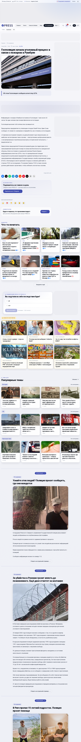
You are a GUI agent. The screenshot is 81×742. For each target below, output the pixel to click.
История (4, 384)
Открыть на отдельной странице (40, 561)
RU (74, 25)
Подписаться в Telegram (13, 191)
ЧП (13, 29)
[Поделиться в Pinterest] (23, 176)
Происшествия (6, 438)
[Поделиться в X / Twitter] (6, 176)
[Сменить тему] (70, 25)
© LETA (21, 46)
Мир (41, 25)
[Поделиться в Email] (30, 176)
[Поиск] (63, 25)
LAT (78, 25)
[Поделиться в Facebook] (2, 176)
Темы (3, 29)
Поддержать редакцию (63, 1)
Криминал (8, 29)
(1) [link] (37, 248)
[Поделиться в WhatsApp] (9, 176)
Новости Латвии (33, 25)
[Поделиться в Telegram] (13, 176)
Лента (24, 25)
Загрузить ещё (40, 284)
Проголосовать (11, 310)
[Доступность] (78, 1)
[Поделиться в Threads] (27, 176)
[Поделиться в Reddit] (20, 176)
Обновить (75, 379)
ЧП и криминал (49, 25)
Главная (19, 25)
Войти (73, 1)
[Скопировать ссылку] (34, 176)
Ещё (56, 25)
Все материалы (75, 384)
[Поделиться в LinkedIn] (16, 176)
